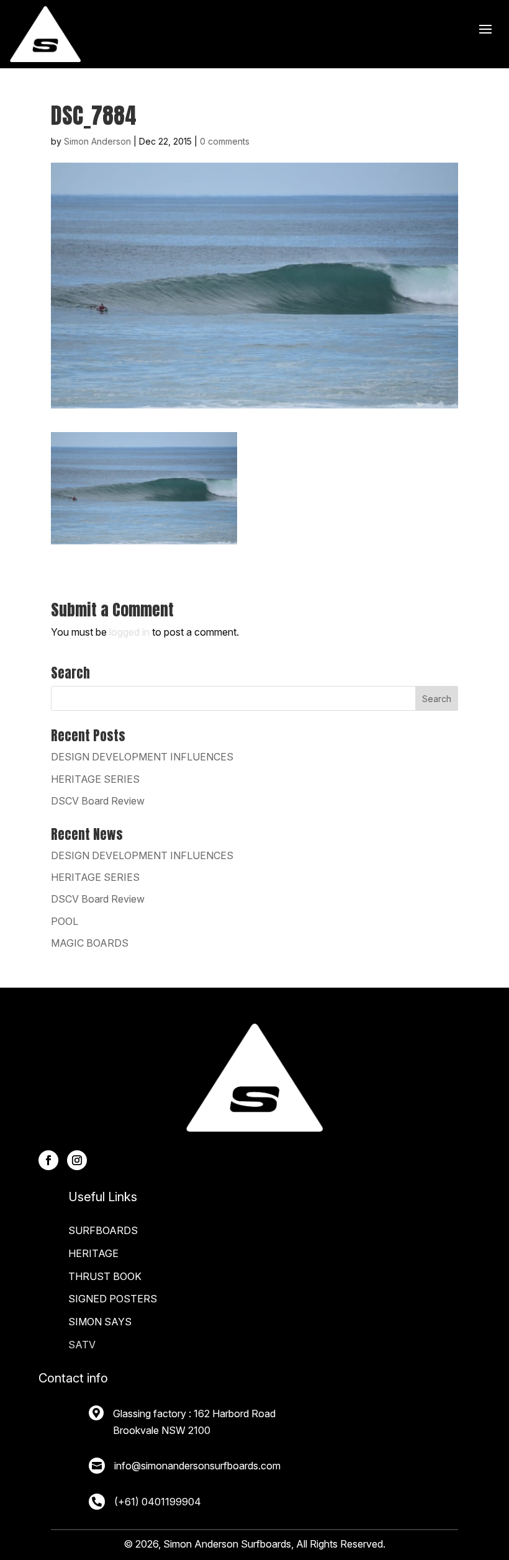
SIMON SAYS (100, 1321)
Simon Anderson (97, 141)
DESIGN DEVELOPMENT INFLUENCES (142, 757)
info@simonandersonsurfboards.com (197, 1465)
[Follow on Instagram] (77, 1160)
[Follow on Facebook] (48, 1160)
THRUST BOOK (105, 1276)
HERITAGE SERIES (95, 779)
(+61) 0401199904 (157, 1501)
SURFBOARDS (103, 1230)
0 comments (225, 141)
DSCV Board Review (98, 801)
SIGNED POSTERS (112, 1298)
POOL (64, 921)
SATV (82, 1344)
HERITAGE (93, 1253)
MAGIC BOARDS (89, 943)
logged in (129, 632)
